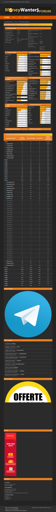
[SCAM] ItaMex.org (9, 86)
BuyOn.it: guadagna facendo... (12, 357)
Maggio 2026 (10, 149)
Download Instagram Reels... (11, 353)
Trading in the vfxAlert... (10, 360)
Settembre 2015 (11, 188)
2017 (6, 176)
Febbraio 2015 (10, 263)
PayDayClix (7, 92)
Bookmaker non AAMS (10, 364)
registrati (27, 2)
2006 (6, 283)
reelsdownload (22, 353)
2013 (6, 269)
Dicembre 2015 (10, 182)
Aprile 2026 (9, 151)
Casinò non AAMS (9, 367)
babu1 (6, 119)
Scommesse (31, 61)
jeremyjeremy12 (20, 364)
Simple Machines (15, 507)
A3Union (7, 83)
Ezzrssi (6, 56)
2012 (6, 271)
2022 (6, 166)
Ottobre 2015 (10, 186)
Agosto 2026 (10, 143)
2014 (6, 267)
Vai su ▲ (49, 507)
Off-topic (30, 75)
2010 (6, 275)
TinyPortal (34, 507)
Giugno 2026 (10, 147)
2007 (6, 281)
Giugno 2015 (10, 194)
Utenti (8, 482)
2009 (6, 277)
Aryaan (13, 343)
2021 (6, 168)
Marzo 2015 (9, 261)
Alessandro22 (20, 350)
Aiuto (38, 507)
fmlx (29, 121)
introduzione (8, 343)
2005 (6, 285)
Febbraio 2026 (10, 156)
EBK (6, 60)
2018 (6, 174)
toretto (7, 69)
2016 (6, 178)
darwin (6, 65)
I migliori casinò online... (10, 350)
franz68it (7, 122)
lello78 (6, 67)
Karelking (7, 112)
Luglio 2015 (9, 192)
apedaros (7, 115)
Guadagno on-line (32, 66)
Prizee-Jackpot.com (9, 81)
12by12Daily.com (9, 90)
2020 (6, 170)
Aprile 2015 (9, 198)
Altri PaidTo (30, 71)
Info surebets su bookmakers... (12, 371)
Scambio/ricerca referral (33, 59)
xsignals (19, 360)
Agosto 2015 (10, 190)
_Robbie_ (30, 119)
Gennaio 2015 (10, 265)
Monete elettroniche (33, 73)
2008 (6, 279)
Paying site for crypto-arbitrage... (12, 374)
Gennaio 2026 (10, 158)
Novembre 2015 (11, 184)
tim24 (22, 374)
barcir (6, 58)
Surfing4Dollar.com (9, 88)
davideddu (7, 113)
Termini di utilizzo (43, 507)
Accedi (22, 2)
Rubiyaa (16, 367)
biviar (6, 61)
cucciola (7, 126)
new (6, 117)
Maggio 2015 (10, 196)
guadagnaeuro (8, 120)
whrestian (7, 70)
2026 (6, 141)
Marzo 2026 (9, 154)
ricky (18, 346)
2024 (6, 162)
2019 (6, 172)
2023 (6, 164)
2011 (6, 273)
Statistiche (7, 479)
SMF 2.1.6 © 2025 (8, 507)
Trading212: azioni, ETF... (10, 346)
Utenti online (9, 495)
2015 (6, 180)
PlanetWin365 (31, 95)
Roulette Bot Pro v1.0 (33, 99)
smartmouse (23, 357)
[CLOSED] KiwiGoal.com (10, 85)
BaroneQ (7, 63)
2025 (6, 160)
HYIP (29, 54)
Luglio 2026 (9, 145)
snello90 (7, 124)
